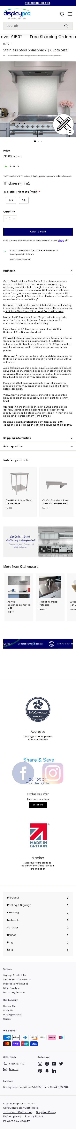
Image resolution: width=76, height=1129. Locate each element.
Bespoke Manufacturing (15, 983)
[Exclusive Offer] (38, 772)
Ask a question (13, 446)
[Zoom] (70, 131)
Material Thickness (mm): (21, 191)
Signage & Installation (15, 975)
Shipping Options (39, 176)
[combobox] (38, 26)
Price (6, 150)
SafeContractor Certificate (20, 1108)
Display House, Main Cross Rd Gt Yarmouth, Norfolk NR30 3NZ (35, 1087)
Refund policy (12, 1116)
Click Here (38, 805)
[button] (38, 271)
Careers (7, 1019)
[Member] (38, 835)
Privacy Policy (34, 1116)
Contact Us (9, 1006)
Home (6, 44)
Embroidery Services (14, 992)
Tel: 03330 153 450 (37, 3)
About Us (8, 1010)
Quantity (9, 211)
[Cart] (61, 14)
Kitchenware (29, 566)
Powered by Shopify (16, 1121)
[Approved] (38, 709)
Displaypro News (12, 1014)
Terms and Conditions (17, 1112)
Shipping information (17, 438)
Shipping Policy (46, 1112)
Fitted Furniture (11, 988)
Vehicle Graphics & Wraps (17, 979)
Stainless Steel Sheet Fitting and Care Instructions (34, 311)
